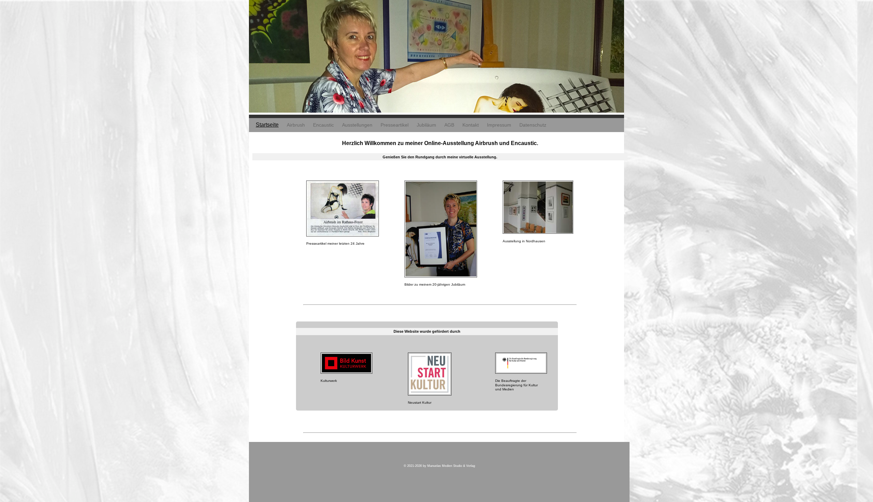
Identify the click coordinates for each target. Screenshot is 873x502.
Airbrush (296, 125)
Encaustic (323, 125)
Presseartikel (395, 125)
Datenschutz (532, 125)
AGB (449, 125)
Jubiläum (426, 125)
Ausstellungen (357, 125)
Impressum (499, 125)
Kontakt (470, 125)
